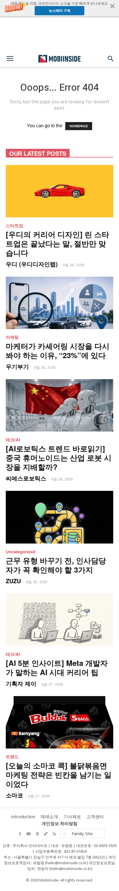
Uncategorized (20, 551)
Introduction (23, 816)
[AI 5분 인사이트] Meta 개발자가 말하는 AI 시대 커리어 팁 (57, 667)
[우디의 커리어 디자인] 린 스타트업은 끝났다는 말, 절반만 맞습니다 (57, 243)
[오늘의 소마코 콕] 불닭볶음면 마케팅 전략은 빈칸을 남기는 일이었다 (58, 774)
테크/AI (13, 439)
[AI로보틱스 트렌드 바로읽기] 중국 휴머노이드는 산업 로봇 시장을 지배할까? (58, 457)
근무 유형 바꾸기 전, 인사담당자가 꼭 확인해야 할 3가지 (56, 565)
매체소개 (49, 816)
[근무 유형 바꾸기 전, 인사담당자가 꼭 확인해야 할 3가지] (59, 517)
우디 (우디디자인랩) (32, 264)
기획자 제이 (21, 683)
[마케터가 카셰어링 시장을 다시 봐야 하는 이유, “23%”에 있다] (59, 303)
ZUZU (13, 581)
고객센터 (95, 816)
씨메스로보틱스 (26, 478)
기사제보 (72, 816)
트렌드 (12, 756)
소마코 (14, 795)
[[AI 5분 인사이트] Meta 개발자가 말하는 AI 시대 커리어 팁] (59, 620)
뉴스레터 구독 (59, 10)
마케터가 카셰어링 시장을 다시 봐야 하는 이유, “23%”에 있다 (57, 350)
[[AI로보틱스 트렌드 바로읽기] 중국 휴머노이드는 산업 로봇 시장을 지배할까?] (59, 405)
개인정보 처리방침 (59, 823)
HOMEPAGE (79, 126)
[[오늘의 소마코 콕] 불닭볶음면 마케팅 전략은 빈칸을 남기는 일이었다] (59, 722)
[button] (59, 8)
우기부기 (17, 366)
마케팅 (12, 337)
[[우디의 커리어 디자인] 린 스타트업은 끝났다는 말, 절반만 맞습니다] (59, 191)
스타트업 (14, 225)
